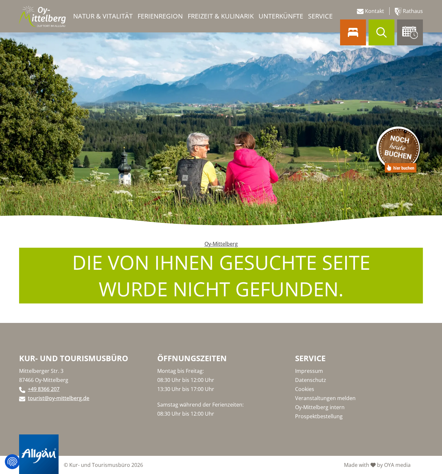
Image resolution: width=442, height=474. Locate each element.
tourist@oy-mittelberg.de (58, 398)
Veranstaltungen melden (325, 398)
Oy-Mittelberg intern (320, 407)
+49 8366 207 (44, 389)
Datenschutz (310, 380)
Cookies (304, 389)
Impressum (309, 370)
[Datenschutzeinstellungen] (12, 461)
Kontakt (374, 11)
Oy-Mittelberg (221, 243)
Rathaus (412, 11)
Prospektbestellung (319, 416)
